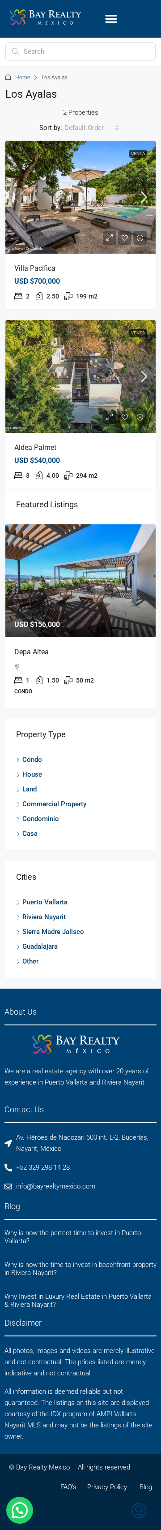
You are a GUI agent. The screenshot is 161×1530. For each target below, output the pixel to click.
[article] (80, 616)
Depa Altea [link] (31, 652)
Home (22, 77)
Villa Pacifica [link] (34, 268)
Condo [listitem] (32, 760)
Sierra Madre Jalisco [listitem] (53, 932)
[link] (80, 197)
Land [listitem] (29, 789)
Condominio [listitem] (40, 819)
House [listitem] (32, 774)
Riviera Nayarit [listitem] (44, 917)
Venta (138, 153)
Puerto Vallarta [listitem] (45, 902)
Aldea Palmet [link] (35, 447)
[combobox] (92, 127)
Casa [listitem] (30, 834)
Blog (146, 1487)
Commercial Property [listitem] (54, 804)
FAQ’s (68, 1487)
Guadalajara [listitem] (40, 946)
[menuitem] (139, 1511)
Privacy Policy (107, 1487)
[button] (111, 19)
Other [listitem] (30, 961)
